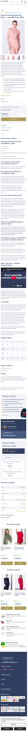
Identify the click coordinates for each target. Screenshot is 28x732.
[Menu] (25, 2)
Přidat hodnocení (8, 457)
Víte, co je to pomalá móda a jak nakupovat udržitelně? (13, 404)
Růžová (23, 490)
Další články (5, 415)
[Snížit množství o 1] (20, 114)
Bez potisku (18, 510)
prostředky (5, 378)
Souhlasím (20, 728)
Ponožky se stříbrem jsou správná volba (12, 411)
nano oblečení (14, 389)
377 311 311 (8, 433)
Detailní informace (5, 95)
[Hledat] (12, 2)
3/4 (24, 496)
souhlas (20, 719)
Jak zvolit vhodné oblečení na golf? (11, 409)
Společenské (22, 504)
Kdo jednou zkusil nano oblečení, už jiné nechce (14, 399)
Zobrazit (7, 563)
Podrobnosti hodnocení (16, 12)
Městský (23, 503)
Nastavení (13, 724)
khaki (18, 91)
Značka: (5, 130)
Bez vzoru (23, 510)
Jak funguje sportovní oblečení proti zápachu (13, 407)
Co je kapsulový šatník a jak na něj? (11, 401)
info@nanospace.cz (10, 435)
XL (24, 507)
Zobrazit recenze (22, 646)
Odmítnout (7, 728)
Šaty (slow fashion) (6, 517)
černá (9, 92)
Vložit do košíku (13, 119)
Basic (20, 503)
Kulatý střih (23, 499)
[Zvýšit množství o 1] (25, 114)
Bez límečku (17, 499)
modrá (21, 91)
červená (5, 92)
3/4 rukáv (23, 493)
